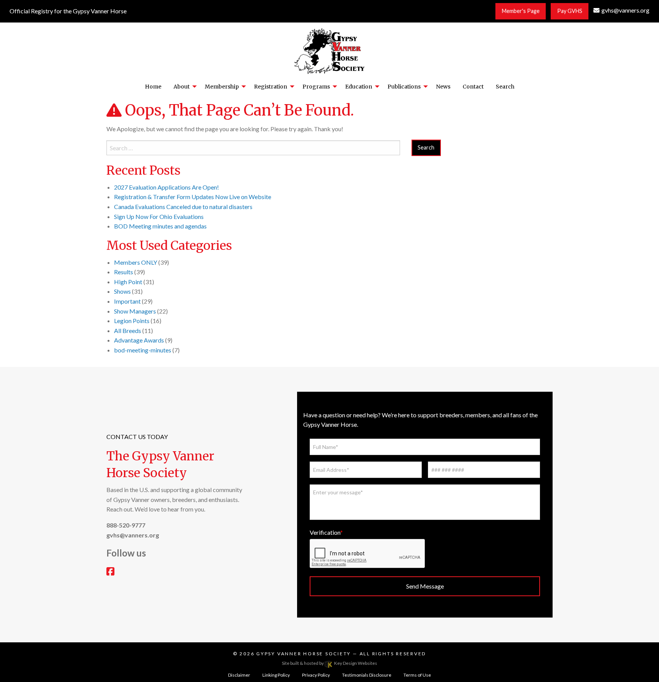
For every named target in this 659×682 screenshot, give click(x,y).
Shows (122, 291)
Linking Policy (276, 675)
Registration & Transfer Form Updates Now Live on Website (192, 196)
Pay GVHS (569, 11)
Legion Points (131, 320)
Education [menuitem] (358, 86)
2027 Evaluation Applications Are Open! (166, 187)
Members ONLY (135, 262)
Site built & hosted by (329, 663)
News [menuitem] (443, 86)
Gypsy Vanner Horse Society (304, 653)
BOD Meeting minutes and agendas (160, 226)
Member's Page (521, 11)
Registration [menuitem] (270, 86)
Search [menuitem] (505, 86)
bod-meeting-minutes (142, 350)
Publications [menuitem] (404, 86)
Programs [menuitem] (316, 86)
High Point (128, 281)
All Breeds (127, 330)
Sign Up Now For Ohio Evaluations (159, 216)
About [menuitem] (182, 86)
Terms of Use (417, 675)
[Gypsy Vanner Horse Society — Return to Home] (329, 50)
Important (127, 301)
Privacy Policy (316, 675)
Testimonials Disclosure (366, 675)
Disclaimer (239, 675)
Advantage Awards (139, 340)
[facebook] (110, 572)
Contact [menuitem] (473, 86)
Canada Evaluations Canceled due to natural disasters (183, 206)
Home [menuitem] (153, 86)
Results (123, 271)
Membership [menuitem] (222, 86)
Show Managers (135, 311)
